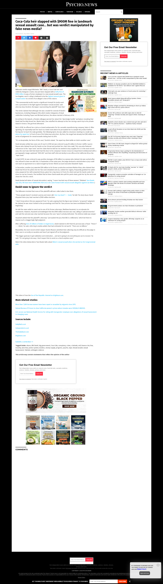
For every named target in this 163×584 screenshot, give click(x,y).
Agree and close (144, 573)
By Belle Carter (118, 80)
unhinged (34, 350)
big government (44, 345)
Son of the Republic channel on (47, 295)
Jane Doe (25, 348)
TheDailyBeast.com (22, 332)
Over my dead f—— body (62, 195)
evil (79, 345)
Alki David (35, 345)
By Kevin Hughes (118, 102)
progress (59, 348)
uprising (87, 11)
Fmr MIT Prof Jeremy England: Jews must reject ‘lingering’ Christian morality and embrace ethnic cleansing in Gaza (125, 137)
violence (79, 11)
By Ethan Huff (118, 118)
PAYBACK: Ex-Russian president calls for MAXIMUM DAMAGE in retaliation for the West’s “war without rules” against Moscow (126, 84)
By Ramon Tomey (119, 133)
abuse (29, 345)
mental (50, 11)
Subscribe (122, 581)
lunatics (42, 348)
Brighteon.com (20, 336)
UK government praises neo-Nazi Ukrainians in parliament (125, 206)
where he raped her (22, 134)
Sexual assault (78, 348)
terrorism (69, 11)
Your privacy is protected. (25, 379)
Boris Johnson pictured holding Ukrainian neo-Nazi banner (125, 200)
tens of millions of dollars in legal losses (40, 224)
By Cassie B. (117, 125)
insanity (18, 348)
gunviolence (59, 11)
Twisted (27, 350)
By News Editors (119, 140)
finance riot (86, 345)
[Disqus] (56, 476)
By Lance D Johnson (119, 178)
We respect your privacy (71, 568)
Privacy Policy (81, 577)
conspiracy (62, 345)
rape (70, 348)
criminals (74, 345)
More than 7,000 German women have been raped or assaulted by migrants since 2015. (45, 304)
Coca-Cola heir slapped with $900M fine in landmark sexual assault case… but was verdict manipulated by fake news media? (127, 77)
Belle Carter (30, 34)
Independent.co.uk (22, 328)
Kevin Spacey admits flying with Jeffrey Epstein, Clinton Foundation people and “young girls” (124, 99)
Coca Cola (54, 345)
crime (68, 345)
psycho (42, 11)
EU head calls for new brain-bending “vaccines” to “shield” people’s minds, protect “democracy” (125, 168)
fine (91, 345)
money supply (50, 348)
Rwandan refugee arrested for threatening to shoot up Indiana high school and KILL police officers (127, 106)
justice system (34, 348)
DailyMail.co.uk (20, 324)
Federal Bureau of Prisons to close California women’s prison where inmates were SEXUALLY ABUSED (50, 308)
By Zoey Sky (117, 109)
